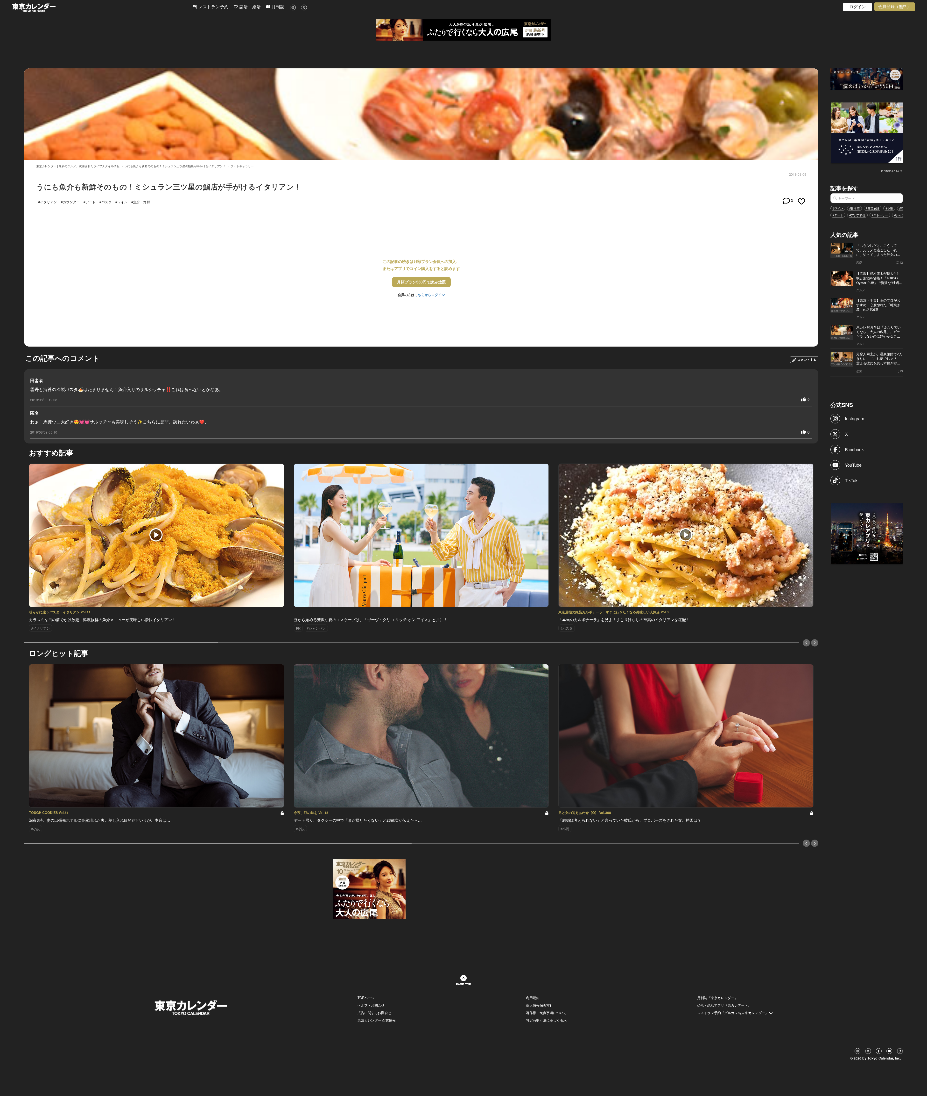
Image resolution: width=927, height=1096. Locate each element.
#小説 (889, 208)
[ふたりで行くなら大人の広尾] (463, 30)
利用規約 (533, 997)
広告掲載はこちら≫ (892, 171)
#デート (838, 215)
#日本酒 (854, 208)
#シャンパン (902, 215)
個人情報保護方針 (539, 1005)
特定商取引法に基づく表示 (546, 1020)
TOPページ (366, 997)
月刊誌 (277, 7)
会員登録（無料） (894, 6)
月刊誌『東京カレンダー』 (717, 997)
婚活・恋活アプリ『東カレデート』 (724, 1005)
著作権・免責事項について (546, 1012)
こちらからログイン (429, 294)
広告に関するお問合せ (374, 1012)
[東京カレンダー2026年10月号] (369, 888)
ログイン (857, 7)
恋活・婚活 (249, 7)
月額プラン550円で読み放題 (421, 282)
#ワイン (838, 208)
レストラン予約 (213, 7)
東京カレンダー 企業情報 (377, 1020)
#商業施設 (872, 208)
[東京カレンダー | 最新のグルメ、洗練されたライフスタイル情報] (102, 7)
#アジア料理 (857, 215)
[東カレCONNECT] (867, 132)
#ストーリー (880, 215)
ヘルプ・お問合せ (371, 1005)
